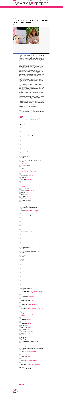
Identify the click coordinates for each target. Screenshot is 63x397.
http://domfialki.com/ (29, 219)
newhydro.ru (31, 300)
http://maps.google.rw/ (24, 329)
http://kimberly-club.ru (23, 196)
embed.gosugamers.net (24, 143)
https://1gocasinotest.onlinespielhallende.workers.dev (33, 360)
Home (13, 18)
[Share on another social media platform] (49, 53)
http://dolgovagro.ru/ (31, 296)
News (15, 18)
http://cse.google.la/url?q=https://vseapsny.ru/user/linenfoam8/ (28, 251)
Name (19, 378)
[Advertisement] (31, 12)
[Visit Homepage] (31, 3)
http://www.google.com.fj (29, 179)
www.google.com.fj (23, 177)
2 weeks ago (28, 333)
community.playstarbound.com (25, 139)
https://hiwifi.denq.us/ (23, 255)
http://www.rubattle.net (24, 173)
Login (47, 0)
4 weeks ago (28, 263)
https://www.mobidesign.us (24, 267)
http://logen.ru (29, 356)
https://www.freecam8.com (24, 156)
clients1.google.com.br (23, 333)
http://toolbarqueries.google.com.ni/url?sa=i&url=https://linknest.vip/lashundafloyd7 (31, 160)
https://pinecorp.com (23, 263)
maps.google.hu (30, 227)
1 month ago (35, 135)
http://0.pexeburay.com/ (24, 275)
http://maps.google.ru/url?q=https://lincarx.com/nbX (27, 135)
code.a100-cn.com (23, 321)
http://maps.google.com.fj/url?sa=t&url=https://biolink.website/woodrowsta (30, 151)
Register (49, 0)
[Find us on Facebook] (28, 0)
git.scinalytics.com (23, 259)
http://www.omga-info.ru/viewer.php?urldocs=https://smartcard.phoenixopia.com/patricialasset (32, 348)
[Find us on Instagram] (31, 0)
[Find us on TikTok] (34, 0)
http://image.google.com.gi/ (24, 247)
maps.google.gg (23, 147)
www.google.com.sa (23, 337)
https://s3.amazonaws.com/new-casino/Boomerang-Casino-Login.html (29, 306)
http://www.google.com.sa (30, 339)
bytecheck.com (23, 271)
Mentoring (14, 0)
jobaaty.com (22, 325)
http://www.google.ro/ (23, 188)
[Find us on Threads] (30, 0)
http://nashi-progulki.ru (33, 215)
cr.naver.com (30, 223)
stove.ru (22, 283)
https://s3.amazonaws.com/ (33, 304)
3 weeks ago (23, 289)
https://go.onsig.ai (23, 279)
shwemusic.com (23, 317)
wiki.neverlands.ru (23, 192)
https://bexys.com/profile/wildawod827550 (34, 364)
